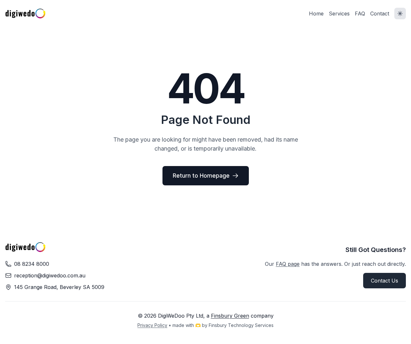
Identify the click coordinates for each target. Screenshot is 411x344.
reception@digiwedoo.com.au (49, 275)
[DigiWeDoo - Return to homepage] (25, 13)
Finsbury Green (230, 315)
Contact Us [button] (384, 280)
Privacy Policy (152, 325)
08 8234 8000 (31, 264)
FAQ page (288, 264)
